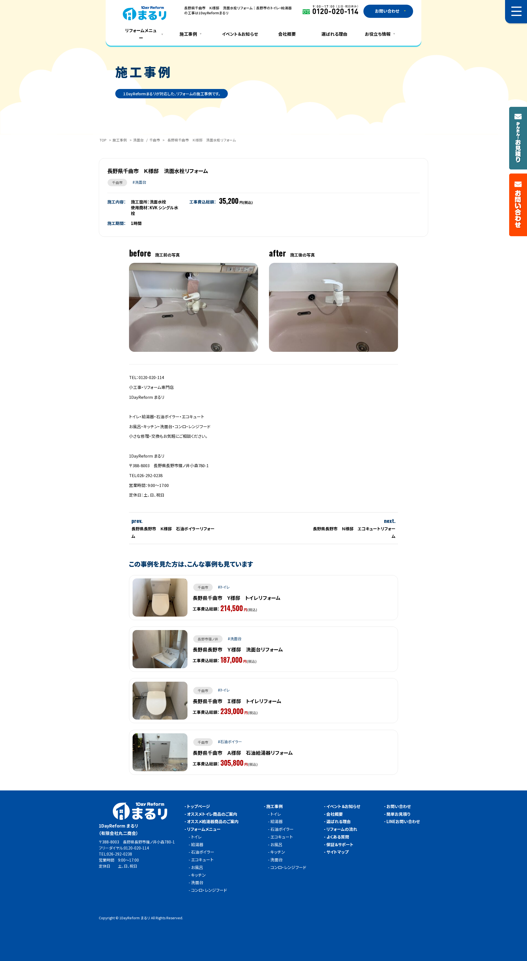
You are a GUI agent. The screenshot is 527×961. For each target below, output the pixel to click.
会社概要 (287, 34)
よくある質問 (337, 837)
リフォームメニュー (204, 829)
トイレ (196, 837)
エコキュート (202, 859)
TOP (103, 140)
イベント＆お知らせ (240, 34)
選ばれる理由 (334, 34)
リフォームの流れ (341, 829)
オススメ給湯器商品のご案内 (213, 821)
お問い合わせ (398, 806)
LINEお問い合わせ (403, 821)
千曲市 (154, 140)
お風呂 (197, 867)
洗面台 (138, 140)
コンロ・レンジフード (209, 890)
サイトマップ (337, 852)
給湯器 (197, 844)
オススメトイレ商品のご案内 (212, 814)
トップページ (198, 806)
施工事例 (120, 140)
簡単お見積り (398, 814)
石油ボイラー (202, 852)
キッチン (198, 875)
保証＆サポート (340, 844)
